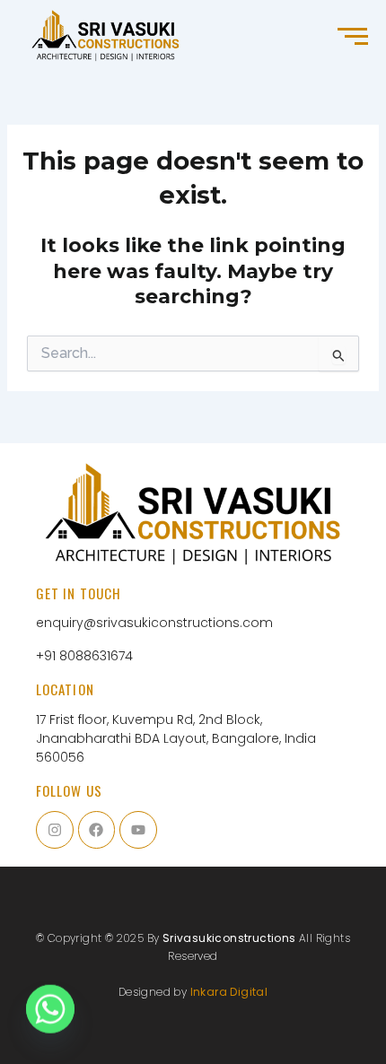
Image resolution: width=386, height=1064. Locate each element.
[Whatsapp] (50, 1017)
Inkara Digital (229, 991)
